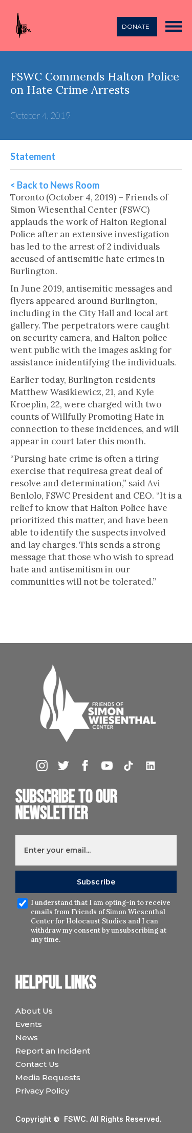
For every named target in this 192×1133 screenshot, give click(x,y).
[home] (20, 26)
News (26, 1037)
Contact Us (37, 1064)
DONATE (136, 26)
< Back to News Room (54, 185)
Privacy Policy (42, 1091)
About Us (34, 1011)
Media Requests (47, 1077)
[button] (173, 25)
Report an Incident (52, 1051)
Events (28, 1024)
